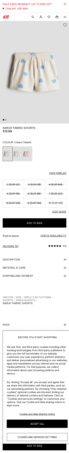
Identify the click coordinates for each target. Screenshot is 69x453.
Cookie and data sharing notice (37, 414)
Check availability (53, 235)
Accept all (37, 423)
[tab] (3, 120)
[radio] (7, 154)
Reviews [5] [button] (10, 246)
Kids (18, 297)
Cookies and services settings (37, 437)
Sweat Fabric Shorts (18, 303)
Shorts (8, 300)
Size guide (59, 211)
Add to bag (34, 223)
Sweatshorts (25, 300)
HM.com (8, 297)
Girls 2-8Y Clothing (37, 297)
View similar (57, 173)
